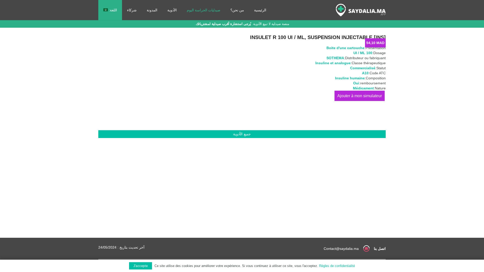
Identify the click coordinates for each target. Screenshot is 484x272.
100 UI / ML (362, 53)
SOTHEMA (335, 58)
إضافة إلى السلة (360, 96)
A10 (365, 73)
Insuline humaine (350, 78)
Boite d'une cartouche (345, 48)
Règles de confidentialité (337, 266)
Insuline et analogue (333, 63)
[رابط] (361, 10)
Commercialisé (362, 68)
